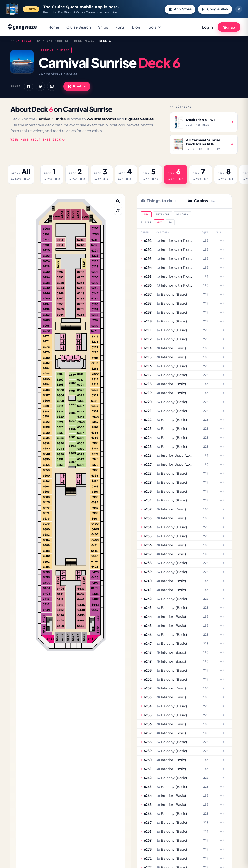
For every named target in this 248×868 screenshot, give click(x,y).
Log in (207, 27)
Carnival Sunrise (53, 41)
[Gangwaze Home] (23, 27)
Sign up (229, 27)
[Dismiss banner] (238, 9)
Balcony (182, 214)
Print (77, 86)
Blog (136, 27)
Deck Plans (84, 41)
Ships (103, 27)
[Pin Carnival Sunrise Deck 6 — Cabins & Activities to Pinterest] (40, 86)
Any (146, 214)
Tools (151, 27)
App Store (183, 9)
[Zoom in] (118, 201)
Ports (120, 27)
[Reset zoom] (118, 211)
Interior (163, 214)
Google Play (217, 9)
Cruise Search (78, 27)
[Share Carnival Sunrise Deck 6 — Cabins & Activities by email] (51, 86)
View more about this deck (35, 139)
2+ (170, 222)
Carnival (24, 41)
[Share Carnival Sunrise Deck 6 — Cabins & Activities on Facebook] (28, 86)
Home (53, 27)
